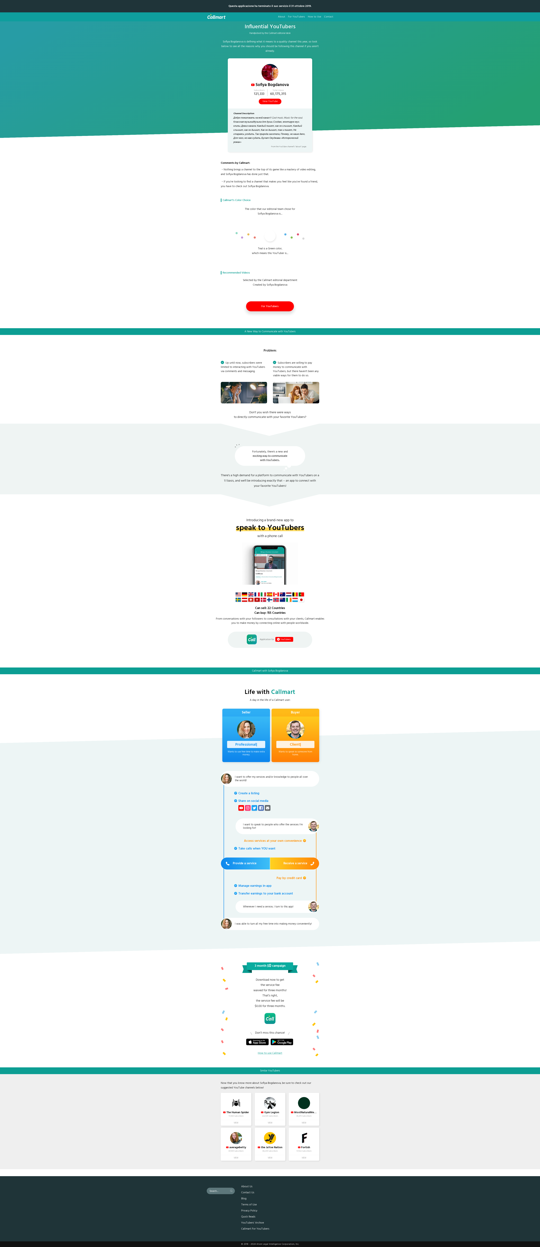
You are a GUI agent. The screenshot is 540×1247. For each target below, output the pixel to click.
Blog (243, 1199)
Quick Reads (248, 1217)
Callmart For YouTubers (255, 1229)
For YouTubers (296, 17)
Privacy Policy (249, 1211)
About (281, 17)
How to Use (314, 17)
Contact (328, 17)
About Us (246, 1187)
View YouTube (270, 101)
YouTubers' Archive (252, 1223)
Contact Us (247, 1193)
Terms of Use (249, 1205)
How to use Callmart (270, 1053)
